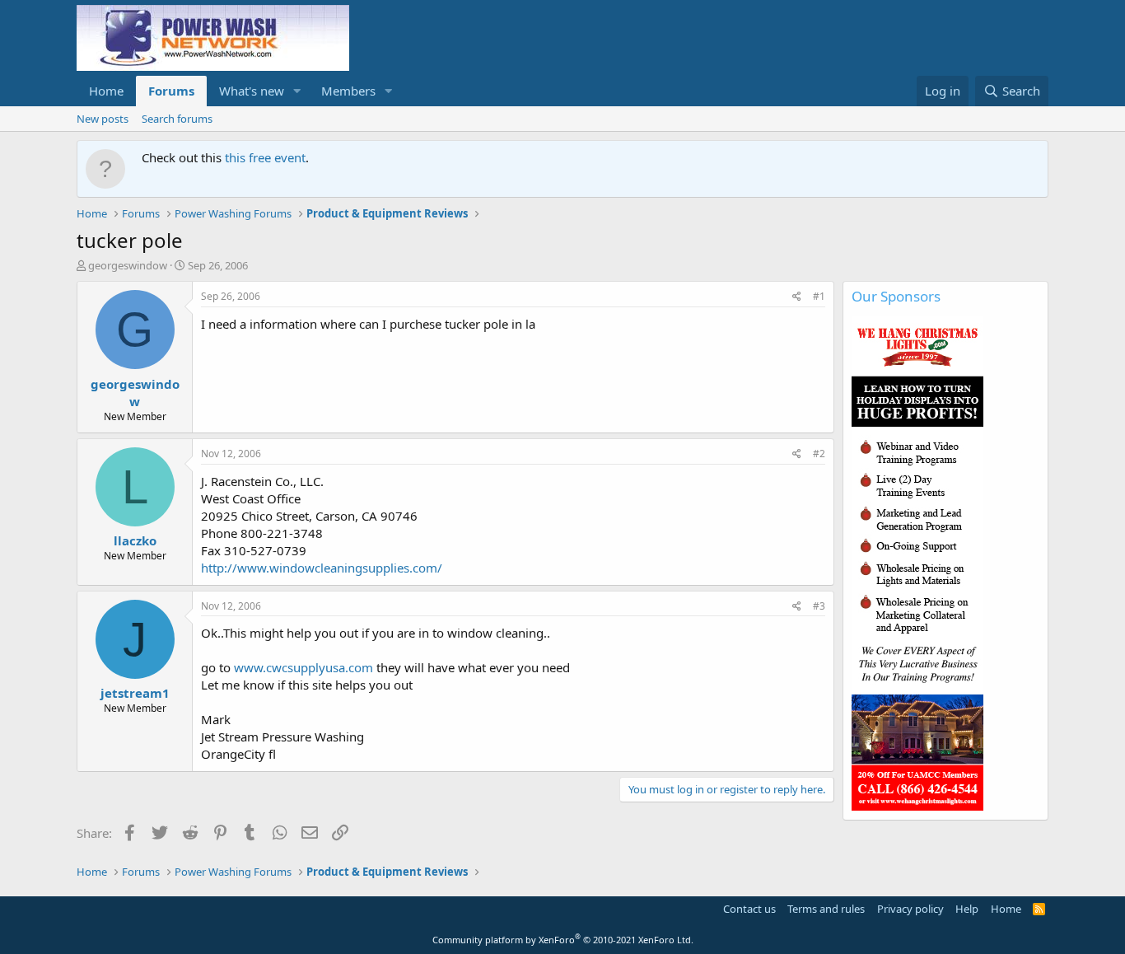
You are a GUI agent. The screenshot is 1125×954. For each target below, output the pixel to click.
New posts (102, 118)
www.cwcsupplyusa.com (303, 667)
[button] (297, 91)
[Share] (797, 297)
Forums (171, 90)
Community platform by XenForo (562, 939)
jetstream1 (135, 693)
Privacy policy (910, 908)
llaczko (135, 540)
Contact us (749, 908)
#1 (819, 296)
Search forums (177, 118)
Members (348, 90)
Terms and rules (826, 908)
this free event (265, 157)
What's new (251, 90)
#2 (819, 454)
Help (966, 908)
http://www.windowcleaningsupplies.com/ (321, 567)
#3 (819, 606)
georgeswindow (127, 265)
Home (106, 90)
